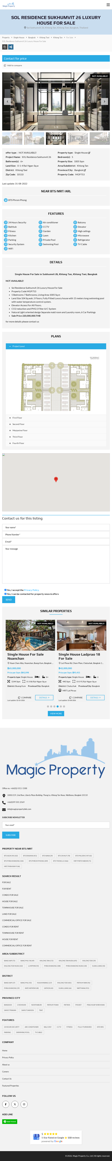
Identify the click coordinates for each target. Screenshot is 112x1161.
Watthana (83, 988)
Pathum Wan (83, 983)
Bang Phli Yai (27, 961)
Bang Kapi (9, 961)
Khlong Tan (46, 961)
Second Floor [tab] (18, 424)
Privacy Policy (8, 1057)
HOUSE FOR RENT (10, 939)
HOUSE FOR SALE (10, 901)
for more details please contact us (22, 321)
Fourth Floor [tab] (18, 443)
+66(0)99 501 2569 (15, 802)
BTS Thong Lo (60, 861)
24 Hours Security (11, 1027)
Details (43, 697)
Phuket (78, 1005)
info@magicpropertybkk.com (19, 809)
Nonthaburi (36, 1005)
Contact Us (7, 1079)
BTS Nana (47, 856)
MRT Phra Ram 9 (12, 866)
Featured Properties (10, 1086)
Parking (7, 1032)
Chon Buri (21, 1005)
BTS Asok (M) (11, 856)
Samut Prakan (10, 1010)
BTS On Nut (64, 856)
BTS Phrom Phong (38, 861)
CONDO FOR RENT (10, 927)
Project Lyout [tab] (19, 346)
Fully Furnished (85, 1027)
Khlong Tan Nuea (68, 961)
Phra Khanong (52, 966)
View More (56, 713)
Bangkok (79, 170)
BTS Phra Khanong (13, 861)
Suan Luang (98, 966)
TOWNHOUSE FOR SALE (12, 907)
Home (4, 1050)
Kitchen (100, 1027)
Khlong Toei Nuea (13, 966)
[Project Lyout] (56, 382)
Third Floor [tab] (17, 437)
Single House (81, 152)
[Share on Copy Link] (4, 47)
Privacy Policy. (31, 590)
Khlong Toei (89, 961)
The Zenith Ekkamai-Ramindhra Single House (79, 656)
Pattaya (67, 1005)
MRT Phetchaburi (82, 861)
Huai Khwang (44, 983)
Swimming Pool (23, 1032)
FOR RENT (6, 889)
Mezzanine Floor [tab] (20, 430)
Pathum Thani (52, 1005)
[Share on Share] (10, 47)
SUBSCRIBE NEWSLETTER (13, 817)
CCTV (59, 1027)
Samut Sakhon (27, 1010)
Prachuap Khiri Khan (96, 1005)
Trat (41, 1010)
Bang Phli (26, 983)
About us (6, 1064)
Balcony (47, 1027)
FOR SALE (6, 882)
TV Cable (38, 1032)
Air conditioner (31, 1027)
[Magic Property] (7, 4)
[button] (104, 101)
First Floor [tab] (17, 417)
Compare (26, 697)
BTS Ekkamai (30, 856)
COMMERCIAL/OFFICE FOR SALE (16, 920)
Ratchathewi (32, 988)
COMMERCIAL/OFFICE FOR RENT (17, 945)
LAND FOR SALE (9, 914)
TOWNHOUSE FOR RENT (13, 933)
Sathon (48, 988)
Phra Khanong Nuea (76, 966)
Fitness (69, 1027)
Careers (5, 1071)
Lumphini (33, 966)
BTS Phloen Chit (83, 856)
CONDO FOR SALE (10, 895)
